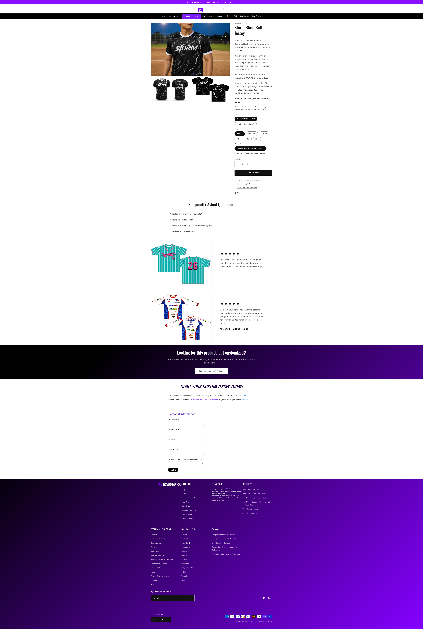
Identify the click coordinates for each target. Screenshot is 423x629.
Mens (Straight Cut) (246, 119)
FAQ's (183, 494)
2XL (247, 139)
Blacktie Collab (267, 621)
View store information (247, 188)
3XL (257, 139)
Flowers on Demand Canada (224, 539)
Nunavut (154, 572)
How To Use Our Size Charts (254, 494)
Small (239, 134)
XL (238, 139)
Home (163, 16)
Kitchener (185, 560)
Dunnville (185, 551)
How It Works (187, 506)
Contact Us (244, 16)
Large (264, 134)
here (237, 102)
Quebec (154, 580)
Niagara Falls (187, 568)
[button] (153, 10)
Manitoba (155, 551)
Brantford (185, 543)
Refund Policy (187, 514)
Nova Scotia (156, 568)
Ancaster (185, 535)
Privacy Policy (187, 519)
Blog (228, 16)
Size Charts (186, 502)
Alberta (154, 547)
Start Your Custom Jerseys (254, 498)
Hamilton (185, 564)
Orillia (183, 572)
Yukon (153, 584)
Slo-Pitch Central (249, 513)
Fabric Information (189, 498)
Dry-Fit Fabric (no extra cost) (250, 148)
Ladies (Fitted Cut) (245, 124)
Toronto (184, 576)
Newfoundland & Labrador (162, 560)
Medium (251, 134)
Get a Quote (253, 173)
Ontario (154, 535)
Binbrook (185, 539)
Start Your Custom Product (211, 371)
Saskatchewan (157, 543)
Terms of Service (188, 510)
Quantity (238, 159)
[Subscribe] (191, 598)
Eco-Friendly (257, 16)
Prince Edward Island (160, 576)
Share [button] (239, 193)
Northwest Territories (160, 564)
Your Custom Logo (250, 509)
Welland (184, 580)
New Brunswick (157, 555)
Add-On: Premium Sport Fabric (251, 154)
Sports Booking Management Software (224, 548)
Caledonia (185, 547)
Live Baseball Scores (221, 543)
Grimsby (185, 555)
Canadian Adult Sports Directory (226, 554)
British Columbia (158, 539)
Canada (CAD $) (159, 619)
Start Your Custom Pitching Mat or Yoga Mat (256, 503)
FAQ (235, 16)
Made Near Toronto (250, 490)
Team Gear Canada (247, 621)
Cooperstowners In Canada (223, 535)
